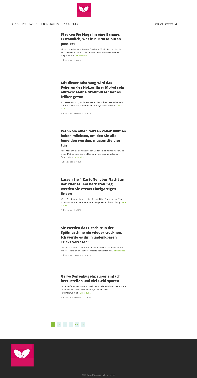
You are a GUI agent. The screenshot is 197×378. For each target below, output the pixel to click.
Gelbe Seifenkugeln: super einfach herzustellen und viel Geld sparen (91, 278)
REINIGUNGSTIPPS (49, 23)
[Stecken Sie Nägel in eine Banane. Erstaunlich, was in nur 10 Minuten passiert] (33, 54)
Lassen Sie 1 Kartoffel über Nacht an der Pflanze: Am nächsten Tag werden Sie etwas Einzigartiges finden (92, 186)
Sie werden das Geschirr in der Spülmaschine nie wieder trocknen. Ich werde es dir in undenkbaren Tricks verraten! (91, 234)
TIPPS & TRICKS (69, 23)
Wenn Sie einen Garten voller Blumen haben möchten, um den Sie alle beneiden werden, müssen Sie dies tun (93, 138)
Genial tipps (19, 23)
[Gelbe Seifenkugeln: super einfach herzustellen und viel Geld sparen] (33, 296)
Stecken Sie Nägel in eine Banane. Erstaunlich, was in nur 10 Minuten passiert (91, 39)
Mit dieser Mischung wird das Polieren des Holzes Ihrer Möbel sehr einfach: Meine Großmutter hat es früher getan (93, 89)
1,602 (77, 324)
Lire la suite (81, 55)
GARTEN (33, 23)
